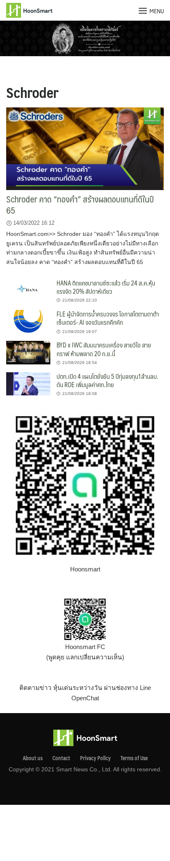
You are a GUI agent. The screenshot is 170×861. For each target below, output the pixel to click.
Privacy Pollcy (95, 758)
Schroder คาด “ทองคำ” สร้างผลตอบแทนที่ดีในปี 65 (80, 204)
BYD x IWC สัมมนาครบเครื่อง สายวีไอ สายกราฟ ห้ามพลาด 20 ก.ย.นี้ (104, 349)
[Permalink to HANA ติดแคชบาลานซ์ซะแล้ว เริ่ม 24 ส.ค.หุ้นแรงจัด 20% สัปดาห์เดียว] (28, 289)
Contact (61, 758)
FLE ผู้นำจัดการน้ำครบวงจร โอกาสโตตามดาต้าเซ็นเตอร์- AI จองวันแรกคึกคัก (108, 318)
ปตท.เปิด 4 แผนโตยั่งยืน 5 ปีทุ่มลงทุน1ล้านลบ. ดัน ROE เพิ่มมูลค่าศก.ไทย (107, 380)
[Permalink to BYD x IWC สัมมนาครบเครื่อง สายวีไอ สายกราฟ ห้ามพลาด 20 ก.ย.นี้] (28, 352)
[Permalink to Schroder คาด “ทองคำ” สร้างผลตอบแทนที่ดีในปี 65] (85, 148)
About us (32, 758)
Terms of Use (134, 758)
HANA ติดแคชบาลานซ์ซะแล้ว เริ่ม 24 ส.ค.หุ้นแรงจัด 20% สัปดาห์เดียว (106, 287)
